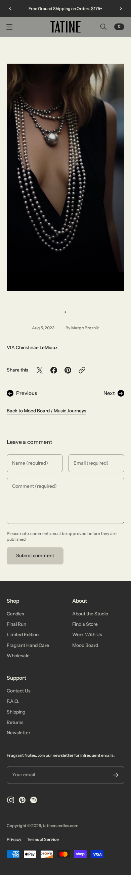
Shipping (16, 712)
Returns (15, 722)
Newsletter (18, 732)
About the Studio (90, 613)
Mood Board (85, 645)
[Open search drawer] (103, 26)
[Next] (121, 8)
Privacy (14, 839)
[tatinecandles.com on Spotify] (34, 800)
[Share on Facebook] (54, 370)
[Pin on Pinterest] (68, 370)
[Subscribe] (115, 775)
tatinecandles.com (60, 825)
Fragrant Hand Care (28, 645)
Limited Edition (23, 634)
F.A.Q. (13, 701)
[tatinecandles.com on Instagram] (11, 800)
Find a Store (85, 624)
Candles (15, 613)
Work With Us (87, 634)
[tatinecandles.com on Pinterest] (22, 800)
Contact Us (19, 690)
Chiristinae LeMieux (37, 347)
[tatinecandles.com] (65, 26)
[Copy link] (82, 370)
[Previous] (10, 8)
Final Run (16, 624)
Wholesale (18, 655)
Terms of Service (43, 839)
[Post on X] (40, 370)
